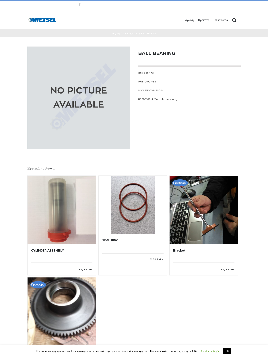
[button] (234, 19)
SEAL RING (110, 240)
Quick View (86, 269)
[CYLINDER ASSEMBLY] (62, 210)
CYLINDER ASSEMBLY (47, 250)
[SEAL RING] (133, 205)
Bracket (179, 250)
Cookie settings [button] (210, 351)
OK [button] (227, 351)
